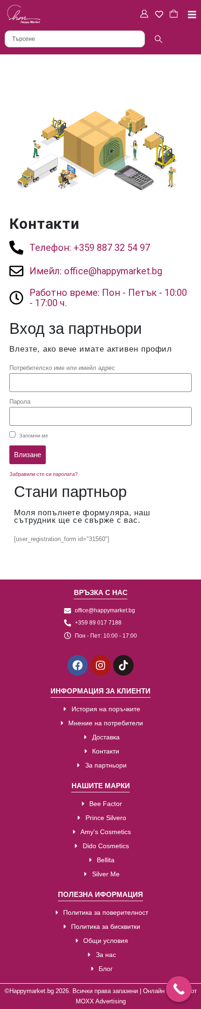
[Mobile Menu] (188, 14)
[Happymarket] (24, 14)
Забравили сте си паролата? (43, 474)
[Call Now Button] (179, 989)
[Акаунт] (145, 14)
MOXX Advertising (101, 1001)
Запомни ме (33, 435)
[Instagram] (100, 665)
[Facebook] (77, 665)
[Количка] (175, 14)
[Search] (158, 39)
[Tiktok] (123, 665)
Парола (19, 401)
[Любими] (160, 14)
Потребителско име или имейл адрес (62, 367)
